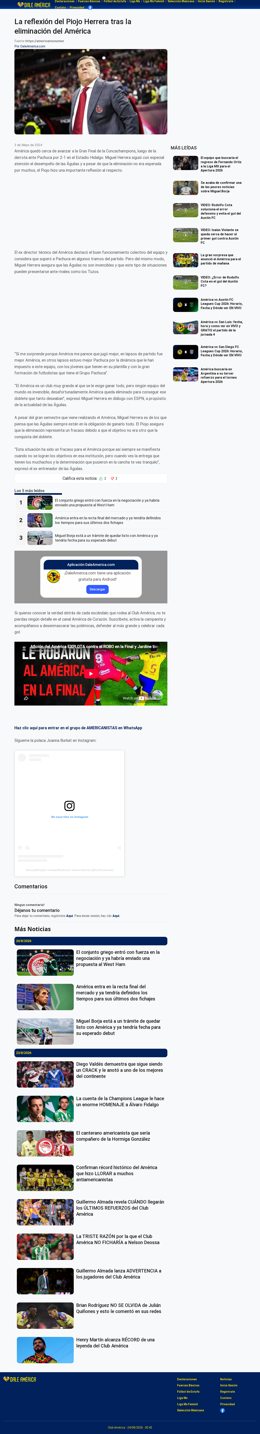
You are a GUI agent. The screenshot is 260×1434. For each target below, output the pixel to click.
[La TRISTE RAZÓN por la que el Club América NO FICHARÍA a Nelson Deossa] (46, 1247)
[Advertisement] (90, 208)
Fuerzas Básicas (188, 1385)
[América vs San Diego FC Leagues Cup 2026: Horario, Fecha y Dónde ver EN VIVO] (187, 352)
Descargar (97, 589)
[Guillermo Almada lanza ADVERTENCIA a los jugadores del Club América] (46, 1281)
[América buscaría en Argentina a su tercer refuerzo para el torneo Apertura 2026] (187, 374)
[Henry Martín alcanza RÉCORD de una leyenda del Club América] (46, 1350)
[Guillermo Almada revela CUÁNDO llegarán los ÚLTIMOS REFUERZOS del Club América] (46, 1212)
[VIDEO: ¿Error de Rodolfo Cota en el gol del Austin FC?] (187, 282)
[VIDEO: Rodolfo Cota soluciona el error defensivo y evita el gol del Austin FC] (187, 210)
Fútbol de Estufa (188, 1391)
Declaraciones (187, 1379)
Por (29, 46)
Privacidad (77, 7)
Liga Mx (182, 1398)
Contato (60, 7)
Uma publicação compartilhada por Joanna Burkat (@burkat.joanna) (69, 870)
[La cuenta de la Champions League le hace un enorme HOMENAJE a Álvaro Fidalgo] (46, 1109)
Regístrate (227, 1391)
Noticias (226, 1379)
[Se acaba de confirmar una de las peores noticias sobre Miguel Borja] (187, 188)
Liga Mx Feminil (187, 1404)
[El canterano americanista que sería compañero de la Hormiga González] (46, 1143)
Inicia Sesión (228, 1385)
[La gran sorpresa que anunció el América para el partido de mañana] (187, 260)
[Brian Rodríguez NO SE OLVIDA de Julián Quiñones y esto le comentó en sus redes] (46, 1315)
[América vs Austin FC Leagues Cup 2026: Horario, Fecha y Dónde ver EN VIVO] (187, 305)
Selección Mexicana (190, 1410)
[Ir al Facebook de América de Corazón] (90, 7)
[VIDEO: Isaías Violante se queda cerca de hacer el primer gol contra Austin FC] (187, 235)
